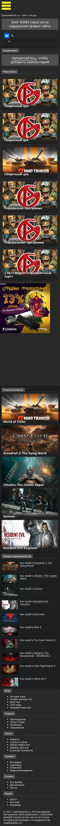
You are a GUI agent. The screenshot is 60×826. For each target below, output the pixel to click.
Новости (15, 739)
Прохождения (18, 719)
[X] (12, 35)
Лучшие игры (18, 696)
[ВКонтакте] (6, 35)
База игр (15, 701)
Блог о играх (29, 15)
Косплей (15, 802)
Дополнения (17, 784)
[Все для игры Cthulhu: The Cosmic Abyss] (30, 472)
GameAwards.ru (11, 15)
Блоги (13, 799)
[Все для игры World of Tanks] (30, 409)
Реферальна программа (23, 208)
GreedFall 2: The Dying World (24, 453)
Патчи (13, 787)
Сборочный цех (16, 106)
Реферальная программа (24, 242)
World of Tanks (14, 422)
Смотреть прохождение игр (17, 556)
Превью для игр (19, 747)
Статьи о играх (18, 742)
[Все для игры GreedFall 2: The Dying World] (30, 440)
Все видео (16, 762)
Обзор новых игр (20, 744)
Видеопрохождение (21, 770)
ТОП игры (15, 704)
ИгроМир (15, 804)
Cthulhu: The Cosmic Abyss (23, 485)
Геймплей (15, 767)
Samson (9, 516)
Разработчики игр (20, 707)
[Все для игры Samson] (30, 503)
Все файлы (16, 782)
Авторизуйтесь (24, 58)
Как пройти (36, 564)
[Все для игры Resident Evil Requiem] (30, 535)
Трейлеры (16, 764)
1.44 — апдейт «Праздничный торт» (27, 274)
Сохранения (17, 727)
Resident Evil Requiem (20, 548)
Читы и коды (17, 721)
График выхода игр (21, 699)
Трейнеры (16, 724)
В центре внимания (21, 750)
